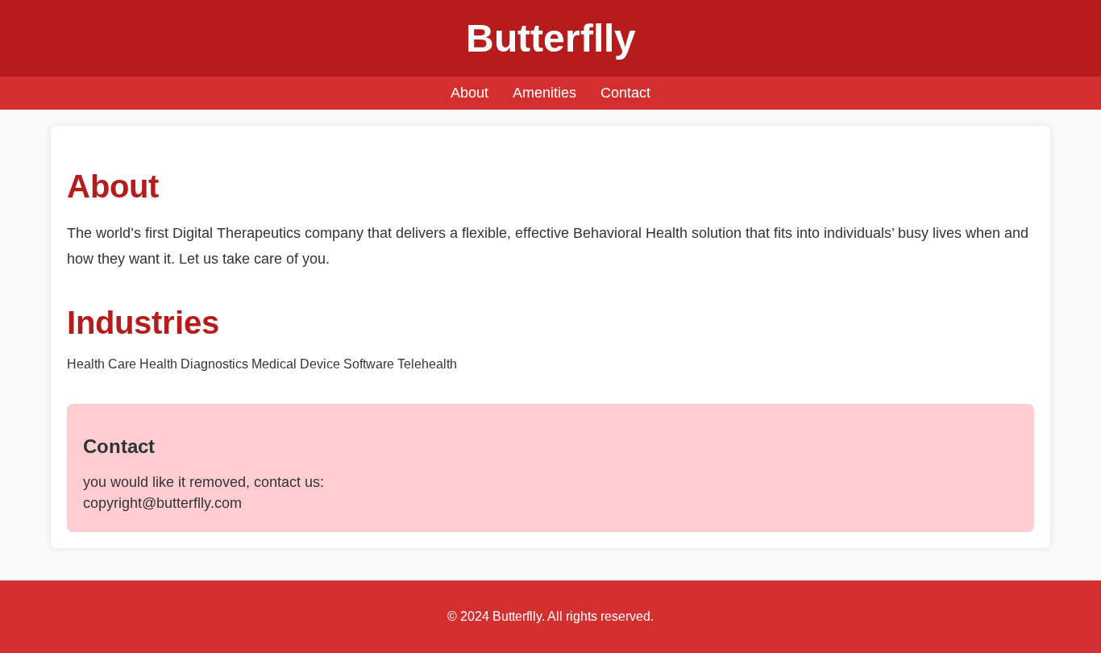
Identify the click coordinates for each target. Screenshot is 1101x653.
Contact (625, 93)
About (469, 93)
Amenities (544, 93)
